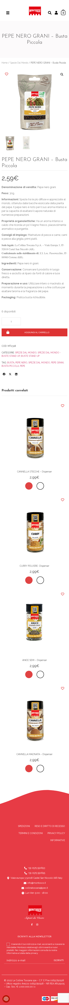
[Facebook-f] (32, 924)
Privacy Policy (56, 833)
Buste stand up (30, 356)
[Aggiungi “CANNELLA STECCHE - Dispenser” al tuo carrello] (29, 486)
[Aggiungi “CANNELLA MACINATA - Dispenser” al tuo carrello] (29, 768)
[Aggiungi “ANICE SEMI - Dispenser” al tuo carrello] (29, 674)
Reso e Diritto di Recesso (50, 826)
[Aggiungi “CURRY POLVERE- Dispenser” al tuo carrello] (29, 580)
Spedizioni (24, 826)
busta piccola (10, 366)
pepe (22, 366)
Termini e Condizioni (30, 833)
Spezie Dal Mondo (19, 62)
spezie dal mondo (39, 362)
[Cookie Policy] (6, 999)
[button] (7, 13)
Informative (57, 840)
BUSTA (10, 362)
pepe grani (57, 362)
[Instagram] (37, 924)
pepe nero (21, 362)
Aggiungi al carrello (36, 332)
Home (5, 62)
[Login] (56, 13)
